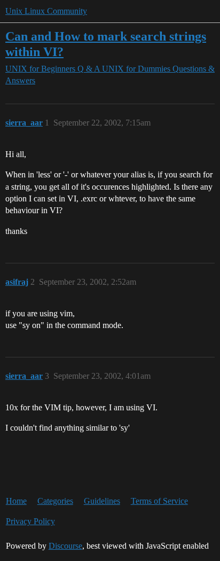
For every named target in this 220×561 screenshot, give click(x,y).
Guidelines (102, 500)
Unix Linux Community (46, 10)
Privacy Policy (30, 521)
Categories (55, 500)
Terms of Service (159, 500)
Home (16, 500)
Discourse (65, 545)
